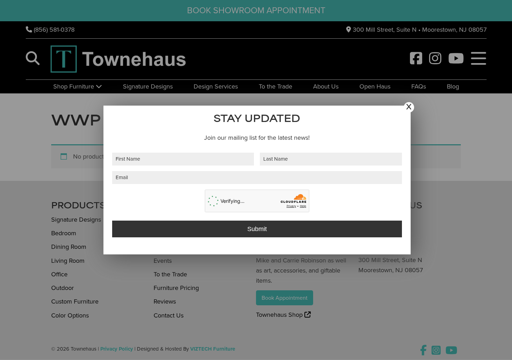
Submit (257, 228)
